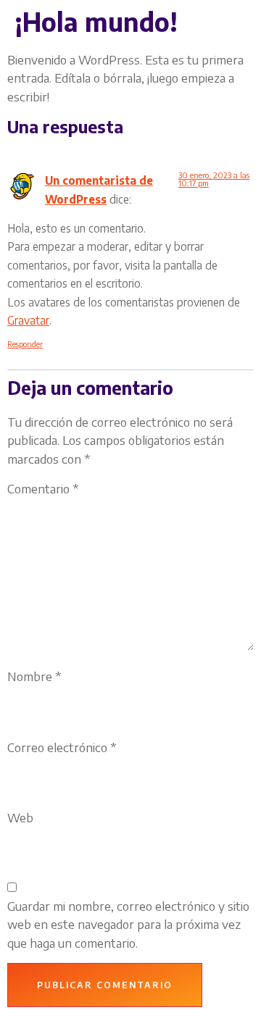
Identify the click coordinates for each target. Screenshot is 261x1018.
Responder (25, 344)
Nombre (34, 676)
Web (20, 817)
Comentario (43, 488)
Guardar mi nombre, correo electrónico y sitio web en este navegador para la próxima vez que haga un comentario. (128, 924)
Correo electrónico (62, 747)
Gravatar (28, 320)
